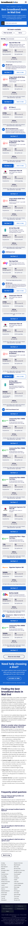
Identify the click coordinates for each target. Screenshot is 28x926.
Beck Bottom (4, 866)
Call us (20, 32)
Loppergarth (4, 883)
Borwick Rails (17, 868)
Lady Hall (16, 881)
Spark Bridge (17, 894)
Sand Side (16, 892)
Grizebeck (16, 878)
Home (8, 6)
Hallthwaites (4, 879)
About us (7, 906)
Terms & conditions (7, 908)
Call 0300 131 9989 (14, 678)
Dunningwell (17, 874)
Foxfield (16, 876)
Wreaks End (17, 900)
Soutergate (4, 894)
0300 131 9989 (20, 72)
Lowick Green (4, 887)
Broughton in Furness (19, 870)
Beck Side (16, 866)
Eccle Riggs (4, 876)
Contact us (20, 906)
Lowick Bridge (17, 885)
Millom (15, 889)
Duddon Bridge (18, 872)
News (7, 911)
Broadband (13, 6)
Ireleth (15, 879)
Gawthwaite (4, 878)
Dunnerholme (4, 874)
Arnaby (3, 863)
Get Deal (7, 72)
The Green (16, 896)
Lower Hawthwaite (18, 883)
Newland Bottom (5, 891)
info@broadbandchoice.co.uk (12, 915)
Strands (3, 896)
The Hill (3, 898)
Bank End (3, 865)
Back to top (6, 855)
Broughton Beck (5, 870)
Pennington (17, 891)
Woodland (3, 900)
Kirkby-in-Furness (5, 881)
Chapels (3, 872)
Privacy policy (20, 908)
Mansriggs (16, 887)
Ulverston (16, 898)
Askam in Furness (18, 863)
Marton (3, 889)
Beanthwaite (17, 865)
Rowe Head (4, 892)
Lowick (3, 885)
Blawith (3, 868)
